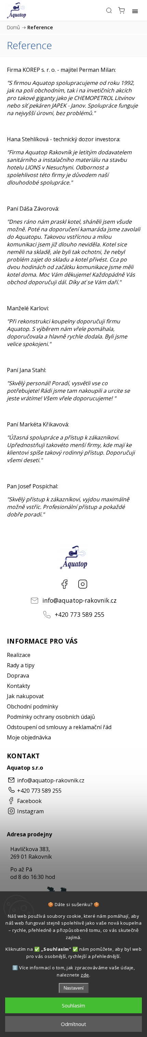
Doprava (18, 675)
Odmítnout (73, 1024)
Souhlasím (73, 1005)
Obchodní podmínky (32, 706)
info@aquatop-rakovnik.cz (79, 600)
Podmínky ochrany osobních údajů (51, 717)
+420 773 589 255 (79, 614)
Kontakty (18, 686)
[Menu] (135, 10)
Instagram (83, 584)
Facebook (64, 584)
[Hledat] (109, 10)
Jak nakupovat (25, 696)
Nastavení (74, 988)
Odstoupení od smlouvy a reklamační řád (59, 727)
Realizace (18, 655)
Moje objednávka (29, 737)
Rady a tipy (21, 665)
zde (85, 975)
